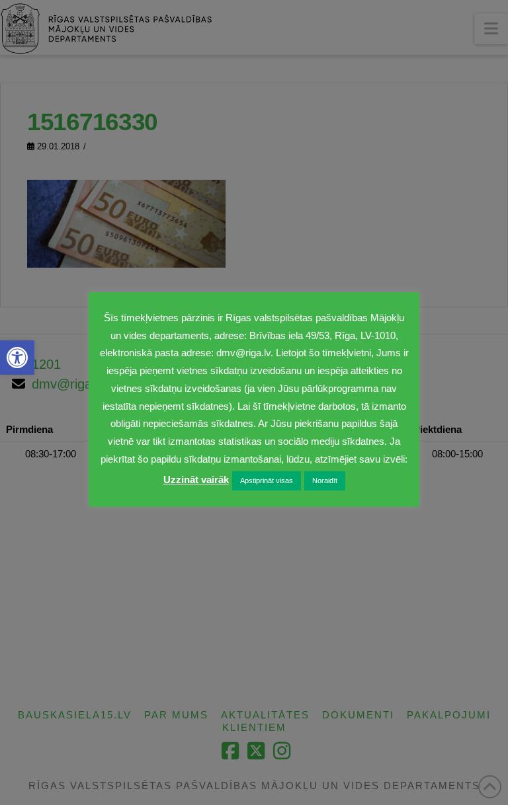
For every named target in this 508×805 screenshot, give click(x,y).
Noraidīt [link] (324, 480)
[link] (17, 357)
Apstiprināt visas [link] (266, 480)
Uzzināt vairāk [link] (196, 479)
